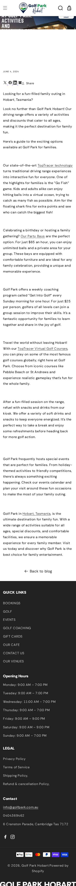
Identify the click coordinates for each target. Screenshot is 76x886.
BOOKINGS (11, 603)
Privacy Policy (14, 759)
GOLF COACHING (17, 628)
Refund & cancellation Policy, (26, 784)
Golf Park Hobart (35, 865)
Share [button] (30, 83)
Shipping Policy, (15, 775)
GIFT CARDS (12, 636)
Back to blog (41, 571)
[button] (5, 7)
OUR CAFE (11, 645)
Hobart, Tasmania (36, 513)
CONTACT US (13, 653)
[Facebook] (5, 837)
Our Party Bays (33, 236)
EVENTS (9, 620)
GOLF (7, 611)
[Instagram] (12, 837)
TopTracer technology (55, 165)
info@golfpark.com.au (20, 807)
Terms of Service (16, 767)
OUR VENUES (13, 661)
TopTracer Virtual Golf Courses (42, 348)
